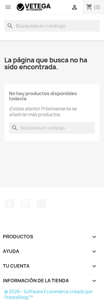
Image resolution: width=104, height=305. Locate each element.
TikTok (41, 203)
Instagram (25, 203)
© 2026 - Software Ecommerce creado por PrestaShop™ (48, 294)
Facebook (9, 203)
